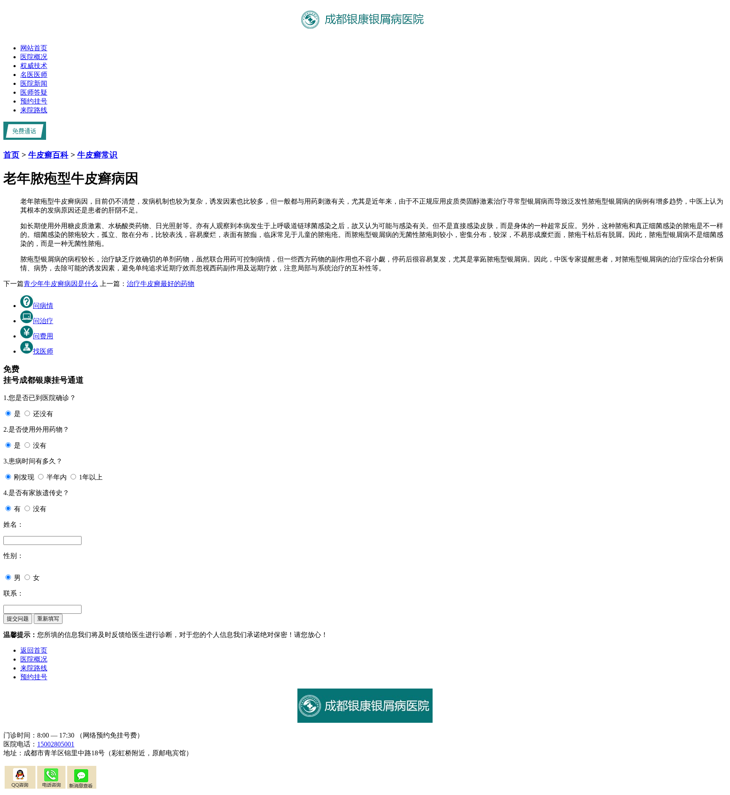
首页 (11, 154)
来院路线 (33, 110)
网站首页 (33, 48)
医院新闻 (33, 83)
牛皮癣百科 (48, 154)
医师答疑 (33, 92)
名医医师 (33, 74)
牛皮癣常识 (97, 154)
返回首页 (33, 650)
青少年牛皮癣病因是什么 (61, 283)
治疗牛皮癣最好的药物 (160, 283)
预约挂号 (33, 101)
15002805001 (55, 744)
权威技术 (33, 65)
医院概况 (33, 56)
